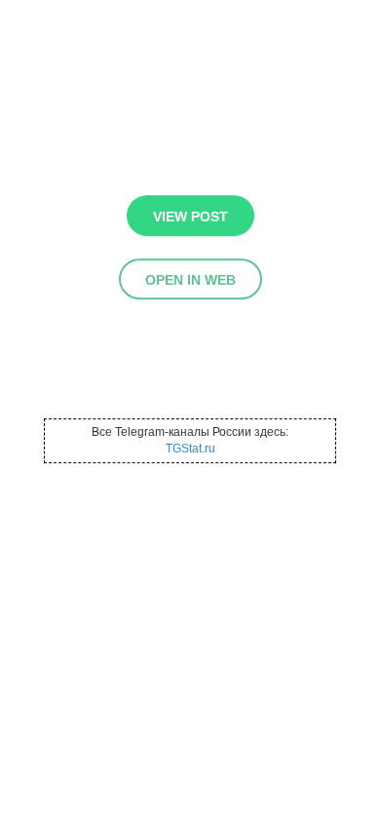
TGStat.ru (190, 448)
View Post (190, 216)
